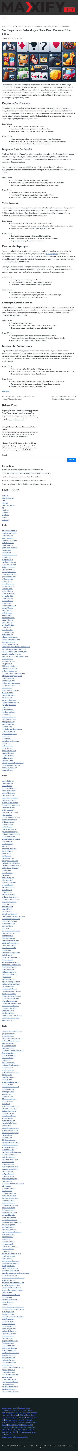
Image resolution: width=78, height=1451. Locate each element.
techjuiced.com (7, 560)
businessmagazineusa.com (11, 1254)
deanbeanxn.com (8, 1063)
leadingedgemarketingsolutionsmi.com (16, 647)
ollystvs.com (6, 1186)
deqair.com (6, 707)
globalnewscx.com (8, 1188)
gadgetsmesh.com (8, 1157)
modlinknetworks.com (10, 1353)
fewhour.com (7, 1138)
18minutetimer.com (9, 1140)
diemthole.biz (7, 890)
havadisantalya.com (9, 540)
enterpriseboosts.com (10, 861)
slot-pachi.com (7, 1118)
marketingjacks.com (9, 1001)
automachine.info (8, 1215)
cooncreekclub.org (9, 791)
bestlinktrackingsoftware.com (13, 1317)
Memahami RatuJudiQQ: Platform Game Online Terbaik (22, 470)
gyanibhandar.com (9, 577)
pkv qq (4, 517)
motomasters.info (8, 1242)
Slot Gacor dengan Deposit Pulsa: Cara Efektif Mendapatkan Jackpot (36, 1446)
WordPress (43, 1448)
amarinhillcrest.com (9, 849)
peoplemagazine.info (9, 533)
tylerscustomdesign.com (11, 817)
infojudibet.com (7, 1058)
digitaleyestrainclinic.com (11, 991)
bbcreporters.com (8, 642)
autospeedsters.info (9, 1217)
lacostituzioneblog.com (10, 741)
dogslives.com (7, 1191)
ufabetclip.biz (7, 582)
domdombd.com (8, 1336)
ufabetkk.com (7, 892)
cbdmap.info (6, 1060)
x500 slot (22, 1415)
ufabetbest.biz (7, 613)
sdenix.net (6, 846)
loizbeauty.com (7, 880)
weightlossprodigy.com (10, 1106)
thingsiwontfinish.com (10, 1392)
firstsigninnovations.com (11, 805)
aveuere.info (6, 1126)
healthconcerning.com (10, 1133)
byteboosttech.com (9, 562)
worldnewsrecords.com (10, 1263)
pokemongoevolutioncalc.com (13, 1367)
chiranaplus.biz (7, 960)
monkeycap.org (7, 844)
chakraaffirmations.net (10, 1087)
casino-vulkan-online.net (11, 984)
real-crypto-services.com (11, 683)
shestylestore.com (8, 1389)
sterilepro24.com (8, 1266)
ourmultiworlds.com (9, 788)
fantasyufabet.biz (8, 586)
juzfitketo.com (7, 758)
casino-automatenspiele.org (12, 866)
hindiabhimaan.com (9, 1008)
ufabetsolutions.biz (9, 606)
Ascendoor (72, 1446)
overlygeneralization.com (11, 1152)
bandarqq (5, 510)
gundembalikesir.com (9, 548)
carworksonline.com (9, 820)
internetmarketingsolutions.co (13, 1184)
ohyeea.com (6, 744)
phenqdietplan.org (8, 722)
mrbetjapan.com (8, 904)
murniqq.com (27, 1425)
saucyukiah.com (8, 781)
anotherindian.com (9, 751)
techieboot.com (7, 545)
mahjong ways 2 (12, 1418)
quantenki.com (7, 1251)
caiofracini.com (7, 1172)
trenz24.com (6, 875)
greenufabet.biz (7, 596)
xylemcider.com (8, 753)
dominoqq (5, 513)
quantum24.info (8, 1249)
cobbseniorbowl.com (9, 669)
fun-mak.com (7, 1297)
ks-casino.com (7, 698)
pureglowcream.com (9, 914)
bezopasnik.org (7, 926)
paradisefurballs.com (9, 1123)
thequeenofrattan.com (10, 1198)
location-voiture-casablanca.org (13, 1278)
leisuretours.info (8, 1162)
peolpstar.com (7, 815)
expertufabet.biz (8, 584)
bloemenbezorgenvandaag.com (13, 916)
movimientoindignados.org (12, 729)
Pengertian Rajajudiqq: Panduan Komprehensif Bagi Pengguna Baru (26, 473)
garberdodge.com (8, 808)
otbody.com (6, 870)
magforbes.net (7, 841)
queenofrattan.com (9, 1196)
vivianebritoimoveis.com (11, 839)
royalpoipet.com (8, 1312)
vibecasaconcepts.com (10, 1246)
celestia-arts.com (8, 796)
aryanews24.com (8, 661)
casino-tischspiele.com (10, 868)
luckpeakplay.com (8, 1360)
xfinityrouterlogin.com (10, 999)
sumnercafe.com (8, 724)
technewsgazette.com (10, 897)
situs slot (5, 496)
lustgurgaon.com (8, 1092)
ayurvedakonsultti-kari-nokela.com (15, 656)
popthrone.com (7, 1068)
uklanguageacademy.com (11, 1039)
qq (3, 508)
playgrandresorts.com (10, 1382)
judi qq (4, 501)
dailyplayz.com (7, 1338)
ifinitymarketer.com (9, 1348)
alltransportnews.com (10, 637)
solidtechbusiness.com (10, 1268)
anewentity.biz (7, 907)
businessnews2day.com (10, 1261)
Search (4, 455)
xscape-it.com (7, 664)
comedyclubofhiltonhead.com (13, 1283)
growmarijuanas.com (9, 1147)
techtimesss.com (8, 822)
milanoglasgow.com (9, 967)
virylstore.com (7, 825)
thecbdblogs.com (8, 1013)
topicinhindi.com (8, 1036)
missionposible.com (9, 994)
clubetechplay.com (9, 1334)
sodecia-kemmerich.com (11, 1295)
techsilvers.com (8, 710)
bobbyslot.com (7, 1097)
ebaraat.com (6, 557)
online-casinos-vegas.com (11, 996)
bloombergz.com (8, 858)
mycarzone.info (8, 1244)
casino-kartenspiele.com (11, 863)
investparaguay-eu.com (10, 690)
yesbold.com (6, 553)
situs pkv (18, 1413)
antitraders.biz (7, 659)
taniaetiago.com (8, 756)
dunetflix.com (7, 727)
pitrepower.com (8, 987)
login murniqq (29, 1427)
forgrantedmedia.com (10, 812)
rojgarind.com (7, 1135)
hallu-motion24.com (9, 972)
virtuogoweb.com (8, 567)
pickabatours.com (8, 1048)
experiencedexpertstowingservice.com (16, 1273)
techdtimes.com (8, 543)
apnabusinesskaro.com (10, 1018)
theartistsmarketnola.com (11, 958)
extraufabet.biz (7, 601)
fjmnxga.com (6, 929)
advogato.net (7, 854)
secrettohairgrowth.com (11, 919)
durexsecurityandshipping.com (13, 673)
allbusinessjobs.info (9, 1043)
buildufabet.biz (7, 635)
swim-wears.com (8, 810)
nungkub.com (7, 748)
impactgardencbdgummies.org (13, 763)
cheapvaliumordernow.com (12, 1290)
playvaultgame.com (9, 1379)
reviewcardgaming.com (10, 1271)
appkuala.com (7, 909)
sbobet (10, 1425)
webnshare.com (8, 1150)
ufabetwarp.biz (7, 579)
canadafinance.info (9, 945)
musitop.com (6, 736)
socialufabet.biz (7, 608)
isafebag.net (6, 856)
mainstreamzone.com (10, 1145)
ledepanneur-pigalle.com (11, 953)
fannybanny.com (8, 1346)
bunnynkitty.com (8, 924)
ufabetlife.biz (6, 603)
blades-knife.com (8, 1203)
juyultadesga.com (8, 681)
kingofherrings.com (9, 902)
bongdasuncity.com (9, 1116)
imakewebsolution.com (10, 1072)
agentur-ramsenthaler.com (11, 1232)
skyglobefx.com (8, 1227)
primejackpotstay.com (10, 1375)
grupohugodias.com (9, 705)
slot (8, 1415)
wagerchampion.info (9, 1220)
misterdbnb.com (8, 1302)
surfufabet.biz (7, 611)
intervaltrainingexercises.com (13, 1307)
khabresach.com (8, 1011)
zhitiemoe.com (7, 746)
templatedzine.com (9, 717)
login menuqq (18, 1427)
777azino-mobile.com (10, 666)
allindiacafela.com (8, 979)
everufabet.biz (7, 630)
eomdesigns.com (8, 1234)
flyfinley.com (7, 1080)
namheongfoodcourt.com (11, 965)
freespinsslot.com (8, 1121)
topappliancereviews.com (11, 1003)
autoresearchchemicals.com (12, 1016)
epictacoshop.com (8, 938)
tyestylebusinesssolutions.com (13, 1309)
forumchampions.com (10, 798)
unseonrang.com (8, 1176)
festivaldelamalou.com (10, 803)
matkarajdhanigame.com (11, 1065)
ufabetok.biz (6, 627)
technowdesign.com (9, 671)
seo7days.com (7, 912)
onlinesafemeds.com (9, 574)
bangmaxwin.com (8, 933)
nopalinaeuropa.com (9, 768)
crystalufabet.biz (8, 625)
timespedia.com (7, 885)
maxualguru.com (8, 1113)
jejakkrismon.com (8, 887)
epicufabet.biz (7, 623)
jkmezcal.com (7, 1305)
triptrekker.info (7, 1237)
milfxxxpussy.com (8, 731)
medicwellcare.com (9, 1256)
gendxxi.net (6, 1239)
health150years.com (9, 829)
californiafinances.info (10, 943)
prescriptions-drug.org (10, 832)
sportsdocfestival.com (10, 1387)
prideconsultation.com (10, 1082)
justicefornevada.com (10, 1159)
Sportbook (5, 391)
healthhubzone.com (9, 555)
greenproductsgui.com (10, 1130)
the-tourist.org (7, 851)
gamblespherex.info (9, 1230)
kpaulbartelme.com (9, 1280)
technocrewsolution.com (11, 834)
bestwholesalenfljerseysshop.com (14, 652)
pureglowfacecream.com (11, 900)
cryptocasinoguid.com (10, 644)
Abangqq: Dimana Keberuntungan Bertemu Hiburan (19, 443)
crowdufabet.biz (8, 632)
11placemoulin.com (9, 1099)
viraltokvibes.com (8, 837)
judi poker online (8, 505)
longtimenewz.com (9, 1355)
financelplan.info (8, 1053)
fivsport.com (6, 715)
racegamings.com (8, 1372)
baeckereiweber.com (9, 531)
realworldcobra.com (9, 1213)
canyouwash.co (8, 538)
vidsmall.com (7, 1259)
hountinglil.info (7, 1084)
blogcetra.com (7, 1181)
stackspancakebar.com (10, 962)
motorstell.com (7, 827)
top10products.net (9, 1046)
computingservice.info (10, 1169)
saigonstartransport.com (11, 931)
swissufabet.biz (7, 591)
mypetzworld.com (8, 686)
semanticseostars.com (10, 1143)
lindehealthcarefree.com (11, 1041)
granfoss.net (6, 977)
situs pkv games (8, 1413)
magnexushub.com (9, 565)
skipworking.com (8, 878)
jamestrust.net (7, 873)
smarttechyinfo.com (9, 1109)
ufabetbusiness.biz (8, 594)
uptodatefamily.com (9, 734)
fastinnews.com (8, 1343)
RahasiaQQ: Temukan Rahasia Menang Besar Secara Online (23, 481)
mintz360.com (7, 1101)
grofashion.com (7, 1365)
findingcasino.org (8, 1210)
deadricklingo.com (8, 1225)
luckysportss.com (8, 1358)
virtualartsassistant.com (11, 1285)
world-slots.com (8, 1070)
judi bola (34, 1413)
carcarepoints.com (9, 700)
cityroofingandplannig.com (12, 676)
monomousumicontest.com (12, 1222)
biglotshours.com (8, 569)
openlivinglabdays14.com (11, 654)
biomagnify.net (7, 770)
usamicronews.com (9, 1363)
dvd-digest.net (7, 955)
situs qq (5, 503)
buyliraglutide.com (9, 572)
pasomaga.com (7, 760)
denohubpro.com (8, 1201)
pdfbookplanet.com (9, 1193)
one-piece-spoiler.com (10, 1205)
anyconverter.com (9, 883)
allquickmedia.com (8, 895)
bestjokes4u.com (8, 1089)
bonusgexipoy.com (9, 1329)
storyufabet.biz (7, 620)
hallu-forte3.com (8, 970)
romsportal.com (8, 1384)
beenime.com (7, 1292)
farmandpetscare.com (10, 1167)
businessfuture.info (9, 1055)
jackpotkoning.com (9, 1350)
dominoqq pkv (24, 1408)
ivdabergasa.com (8, 678)
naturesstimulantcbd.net (11, 765)
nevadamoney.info (9, 948)
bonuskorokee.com (9, 1326)
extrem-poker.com (8, 695)
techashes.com (7, 536)
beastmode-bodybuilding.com (12, 1051)
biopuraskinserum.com (10, 941)
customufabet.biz (8, 618)
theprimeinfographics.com (11, 1288)
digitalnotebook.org (9, 1111)
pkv (4, 1415)
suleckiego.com (7, 1020)
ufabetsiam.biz (7, 589)
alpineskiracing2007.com (11, 982)
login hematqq (7, 1430)
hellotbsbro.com (8, 1164)
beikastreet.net (7, 783)
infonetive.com (7, 936)
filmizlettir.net (7, 786)
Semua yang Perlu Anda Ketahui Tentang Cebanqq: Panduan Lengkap (27, 484)
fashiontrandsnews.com (11, 640)
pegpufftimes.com (8, 793)
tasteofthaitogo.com (9, 921)
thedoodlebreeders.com (10, 702)
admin (19, 38)
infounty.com (7, 688)
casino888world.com (9, 1300)
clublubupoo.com (8, 1319)
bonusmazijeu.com (9, 1321)
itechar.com (6, 550)
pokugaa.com (7, 1377)
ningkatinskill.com (8, 712)
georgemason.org (8, 1034)
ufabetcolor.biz (7, 598)
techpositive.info (8, 1174)
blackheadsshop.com (9, 1276)
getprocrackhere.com (10, 1341)
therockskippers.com (9, 974)
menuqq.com (6, 1408)
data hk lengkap (8, 498)
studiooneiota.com (8, 1208)
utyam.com (6, 739)
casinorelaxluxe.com (9, 1331)
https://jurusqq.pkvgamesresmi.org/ (15, 1437)
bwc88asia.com (7, 693)
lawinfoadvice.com (9, 719)
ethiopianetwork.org (9, 1155)
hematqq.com (7, 1427)
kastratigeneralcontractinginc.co (14, 649)
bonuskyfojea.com (8, 1324)
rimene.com (6, 950)
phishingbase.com (8, 1370)
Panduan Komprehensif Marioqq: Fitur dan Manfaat (21, 477)
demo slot (14, 1415)
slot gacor (26, 1413)
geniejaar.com (7, 1094)
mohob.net (6, 1104)
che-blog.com (7, 1075)
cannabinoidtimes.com (10, 1128)
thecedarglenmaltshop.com (12, 1031)
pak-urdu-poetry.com (9, 1179)
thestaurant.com (8, 1314)
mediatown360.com (9, 989)
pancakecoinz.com (9, 1077)
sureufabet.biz (7, 615)
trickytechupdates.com (10, 1006)
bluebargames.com (9, 800)
